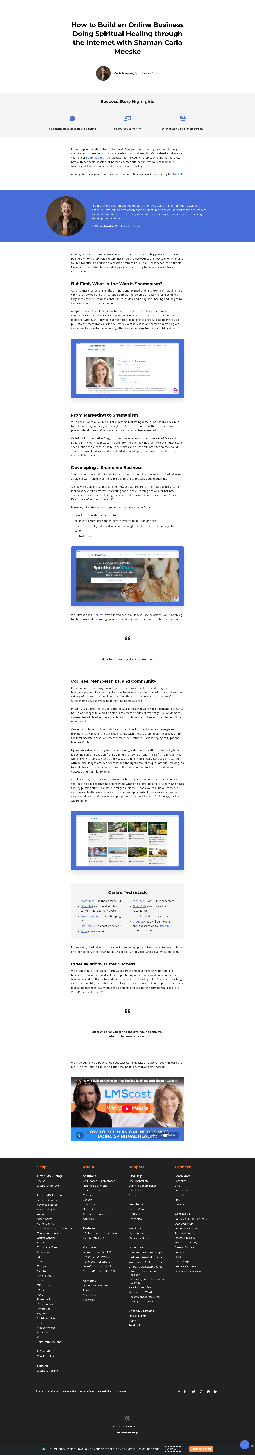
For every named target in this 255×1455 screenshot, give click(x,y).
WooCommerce (90, 916)
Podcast (179, 1195)
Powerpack (44, 1299)
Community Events (186, 1228)
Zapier (41, 1337)
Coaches (88, 1195)
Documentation (138, 1181)
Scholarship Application (188, 1271)
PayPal (41, 1290)
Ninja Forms (44, 1275)
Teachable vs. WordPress (143, 1292)
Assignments (44, 1219)
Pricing (41, 1181)
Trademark (120, 1391)
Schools (87, 1200)
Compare (89, 1247)
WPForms (43, 1332)
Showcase (89, 1299)
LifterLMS (177, 174)
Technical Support (186, 1233)
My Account (136, 1233)
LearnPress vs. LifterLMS (97, 1266)
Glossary (134, 1195)
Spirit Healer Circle (98, 157)
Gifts (39, 1261)
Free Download (46, 1356)
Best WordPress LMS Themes (146, 1257)
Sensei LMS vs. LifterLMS (97, 1257)
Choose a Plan (201, 1449)
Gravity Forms (45, 1252)
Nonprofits (89, 1209)
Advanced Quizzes (48, 1209)
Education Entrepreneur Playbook (143, 1273)
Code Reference (138, 1209)
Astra (84, 931)
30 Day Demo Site (93, 1238)
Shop (42, 1167)
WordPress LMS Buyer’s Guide (147, 1262)
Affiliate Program (185, 1238)
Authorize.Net (45, 1223)
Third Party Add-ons (49, 1342)
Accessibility (104, 1391)
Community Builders (95, 1214)
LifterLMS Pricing (49, 1176)
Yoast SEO (139, 901)
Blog (177, 1185)
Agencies (88, 1218)
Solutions (89, 1176)
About (89, 1167)
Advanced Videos (47, 1204)
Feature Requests (185, 1266)
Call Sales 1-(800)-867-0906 (191, 1219)
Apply (132, 1320)
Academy (180, 1181)
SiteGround (88, 926)
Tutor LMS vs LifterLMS (96, 1261)
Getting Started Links (141, 1301)
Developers (137, 1204)
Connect (183, 1167)
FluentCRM (139, 906)
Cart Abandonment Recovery (54, 1228)
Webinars (180, 1204)
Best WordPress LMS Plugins (146, 1252)
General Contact (184, 1247)
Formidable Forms (48, 1247)
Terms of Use (87, 1391)
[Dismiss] (252, 1446)
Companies (89, 1204)
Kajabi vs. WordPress (141, 1287)
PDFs (40, 1294)
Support (136, 1167)
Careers (179, 1252)
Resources (136, 1247)
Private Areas (45, 1304)
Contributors (182, 1190)
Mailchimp (43, 1271)
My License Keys (138, 1238)
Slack (178, 1200)
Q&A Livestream (184, 1223)
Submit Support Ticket (142, 1185)
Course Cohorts (46, 1238)
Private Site (43, 1308)
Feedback (135, 1325)
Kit (38, 1256)
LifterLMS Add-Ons (48, 1185)
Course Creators (92, 1190)
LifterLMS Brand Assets (96, 1285)
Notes (40, 1280)
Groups (41, 1266)
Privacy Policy (69, 1391)
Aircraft (41, 1214)
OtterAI (137, 916)
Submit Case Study (186, 1242)
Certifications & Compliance (99, 1181)
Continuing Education (50, 1233)
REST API (134, 1214)
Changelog (89, 1295)
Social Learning (46, 1318)
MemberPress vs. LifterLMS (99, 1271)
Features (89, 1228)
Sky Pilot (42, 1313)
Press (86, 1290)
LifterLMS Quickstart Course (145, 1266)
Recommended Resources (144, 1297)
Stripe (40, 1323)
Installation (135, 1190)
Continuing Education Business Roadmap (147, 1281)
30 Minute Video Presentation (100, 1233)
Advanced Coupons (48, 1200)
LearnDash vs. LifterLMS (97, 1252)
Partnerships (182, 1261)
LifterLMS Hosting (47, 1370)
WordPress (87, 901)
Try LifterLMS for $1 (127, 1432)
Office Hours (44, 1285)
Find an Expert (137, 1316)
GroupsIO (139, 921)
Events (41, 1242)
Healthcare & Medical (95, 1185)
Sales (178, 1256)
